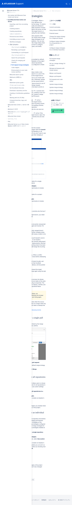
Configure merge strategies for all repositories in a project (57, 43)
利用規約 (44, 500)
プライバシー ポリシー (33, 500)
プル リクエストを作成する (18, 47)
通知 (11, 80)
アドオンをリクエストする (17, 85)
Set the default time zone (17, 88)
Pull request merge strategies (20, 65)
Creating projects (14, 28)
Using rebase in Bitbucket (56, 30)
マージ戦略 (52, 24)
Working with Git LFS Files (17, 97)
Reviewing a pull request (18, 50)
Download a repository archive (18, 90)
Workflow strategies (15, 42)
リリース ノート (12, 119)
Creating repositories (16, 31)
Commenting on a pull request (19, 52)
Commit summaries (54, 27)
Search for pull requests (18, 58)
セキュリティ (52, 500)
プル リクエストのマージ (18, 55)
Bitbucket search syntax (16, 74)
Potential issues (53, 33)
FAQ (9, 121)
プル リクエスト (14, 44)
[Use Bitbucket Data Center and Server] (48, 11)
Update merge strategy (56, 84)
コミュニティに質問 (57, 110)
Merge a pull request (55, 73)
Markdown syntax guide (16, 82)
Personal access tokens (16, 36)
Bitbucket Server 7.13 (13, 10)
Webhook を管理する (15, 77)
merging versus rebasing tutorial (31, 310)
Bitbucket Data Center (14, 116)
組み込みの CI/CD (13, 109)
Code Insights (15, 67)
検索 (66, 3)
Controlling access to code (17, 39)
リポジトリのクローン (16, 34)
